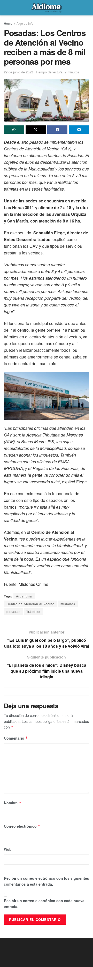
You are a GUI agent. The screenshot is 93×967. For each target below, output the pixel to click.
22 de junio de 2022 (18, 72)
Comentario (16, 738)
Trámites (33, 611)
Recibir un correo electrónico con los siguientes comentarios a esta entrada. (46, 881)
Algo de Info (25, 23)
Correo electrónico (22, 826)
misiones (67, 604)
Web (8, 849)
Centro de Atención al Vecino (30, 604)
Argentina (24, 596)
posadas (13, 611)
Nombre (12, 802)
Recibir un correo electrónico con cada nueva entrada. (44, 903)
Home (8, 23)
